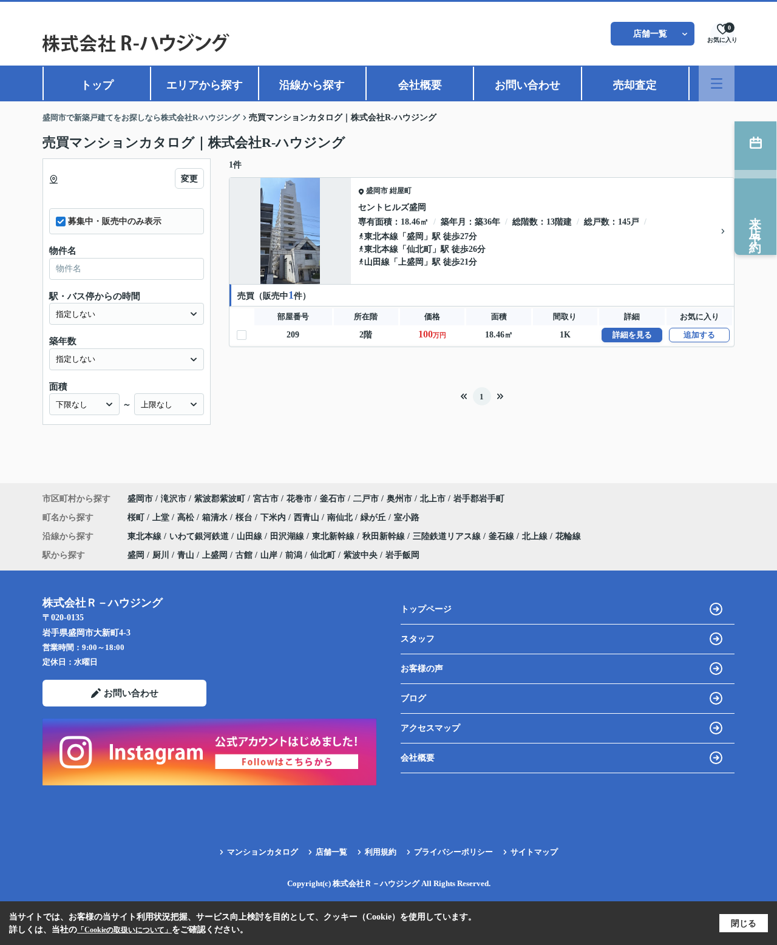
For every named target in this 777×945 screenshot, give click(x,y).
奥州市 (399, 498)
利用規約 (380, 851)
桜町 (137, 517)
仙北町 (419, 249)
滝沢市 (173, 498)
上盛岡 (411, 261)
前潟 (293, 555)
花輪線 (568, 536)
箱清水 (216, 517)
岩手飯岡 (402, 555)
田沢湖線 (288, 536)
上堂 (162, 517)
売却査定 (635, 85)
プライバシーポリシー (453, 851)
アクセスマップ (430, 728)
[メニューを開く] (716, 83)
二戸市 (366, 498)
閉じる (743, 923)
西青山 (308, 517)
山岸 (268, 555)
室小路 (406, 517)
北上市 (433, 498)
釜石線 (503, 536)
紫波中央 (361, 555)
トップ (97, 85)
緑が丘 (374, 517)
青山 (185, 555)
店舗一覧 (650, 33)
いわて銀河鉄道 (200, 536)
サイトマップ (534, 851)
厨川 (160, 555)
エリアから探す (204, 85)
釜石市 (332, 498)
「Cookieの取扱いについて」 (124, 930)
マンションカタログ (262, 851)
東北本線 (381, 236)
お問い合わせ (527, 85)
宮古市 (266, 498)
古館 (244, 555)
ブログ (413, 698)
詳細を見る (632, 334)
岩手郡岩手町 (478, 498)
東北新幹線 (334, 536)
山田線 (377, 261)
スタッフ (418, 638)
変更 (189, 178)
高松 (187, 517)
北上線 (536, 536)
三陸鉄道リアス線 (448, 536)
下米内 (274, 517)
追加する (699, 334)
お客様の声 (422, 668)
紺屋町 (401, 190)
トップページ (426, 609)
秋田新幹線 (384, 536)
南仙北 (341, 517)
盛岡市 (377, 190)
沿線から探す (312, 85)
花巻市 (299, 498)
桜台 (245, 517)
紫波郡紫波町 (219, 498)
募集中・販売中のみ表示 (114, 221)
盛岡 (415, 236)
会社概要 (420, 85)
